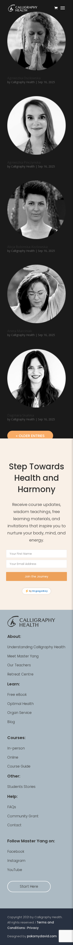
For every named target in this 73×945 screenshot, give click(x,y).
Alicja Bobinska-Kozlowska (27, 247)
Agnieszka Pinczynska (24, 162)
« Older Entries (30, 435)
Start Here (29, 886)
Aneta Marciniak (19, 331)
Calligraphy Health (23, 82)
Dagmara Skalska (20, 415)
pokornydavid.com (42, 936)
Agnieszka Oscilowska (24, 78)
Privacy (33, 928)
